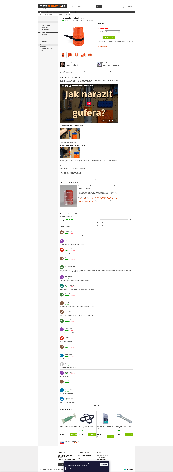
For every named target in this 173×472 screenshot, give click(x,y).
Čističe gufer (44, 41)
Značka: (88, 20)
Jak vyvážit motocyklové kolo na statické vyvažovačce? (65, 456)
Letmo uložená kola (46, 25)
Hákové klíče (43, 46)
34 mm (97, 198)
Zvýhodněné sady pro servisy (46, 48)
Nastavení (69, 468)
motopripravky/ (102, 459)
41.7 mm (105, 200)
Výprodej (42, 50)
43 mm (112, 200)
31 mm (110, 197)
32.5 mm (85, 198)
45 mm (81, 201)
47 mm (88, 201)
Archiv (61, 464)
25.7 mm (89, 197)
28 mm (99, 197)
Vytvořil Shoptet (130, 469)
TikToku (118, 64)
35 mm (105, 198)
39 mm (93, 200)
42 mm (108, 200)
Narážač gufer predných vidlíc (71, 442)
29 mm (103, 197)
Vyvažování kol (43, 21)
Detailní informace (102, 46)
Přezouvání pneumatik (45, 44)
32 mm (81, 198)
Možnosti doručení (102, 34)
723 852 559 (102, 457)
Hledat (99, 6)
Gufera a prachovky (46, 39)
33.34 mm (94, 198)
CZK (125, 1)
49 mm (96, 201)
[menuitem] (42, 12)
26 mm (92, 197)
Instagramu (110, 64)
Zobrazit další (96, 405)
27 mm (96, 197)
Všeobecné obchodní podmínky (85, 1)
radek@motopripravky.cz (104, 455)
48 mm (92, 201)
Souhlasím (104, 464)
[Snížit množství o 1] (102, 38)
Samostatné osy (45, 29)
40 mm (97, 200)
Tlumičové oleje (45, 37)
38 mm (81, 200)
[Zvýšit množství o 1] (102, 37)
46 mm (85, 201)
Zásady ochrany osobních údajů (85, 456)
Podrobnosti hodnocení (77, 20)
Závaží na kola (45, 27)
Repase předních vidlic (45, 32)
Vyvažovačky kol (45, 23)
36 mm (113, 198)
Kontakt (79, 458)
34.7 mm (102, 198)
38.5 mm (85, 200)
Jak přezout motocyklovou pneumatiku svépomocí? (66, 460)
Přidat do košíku (110, 37)
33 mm (89, 198)
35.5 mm (110, 198)
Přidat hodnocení (65, 226)
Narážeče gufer (45, 34)
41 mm (100, 200)
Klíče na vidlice (45, 36)
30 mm (106, 197)
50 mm (99, 201)
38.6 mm (90, 200)
